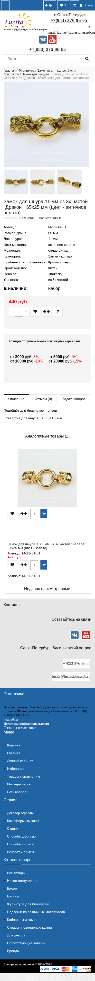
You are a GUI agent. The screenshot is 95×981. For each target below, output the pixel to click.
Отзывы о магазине (20, 728)
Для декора (16, 935)
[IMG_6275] (69, 182)
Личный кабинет (20, 761)
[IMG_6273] (42, 182)
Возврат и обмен (20, 852)
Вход (89, 5)
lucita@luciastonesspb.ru (76, 32)
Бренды (13, 951)
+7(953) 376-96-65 (47, 49)
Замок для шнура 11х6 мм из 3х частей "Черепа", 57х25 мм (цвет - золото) (47, 546)
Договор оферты (20, 813)
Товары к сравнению (23, 776)
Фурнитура (26, 70)
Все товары (16, 873)
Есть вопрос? (17, 792)
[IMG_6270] (16, 182)
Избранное (16, 769)
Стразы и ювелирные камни (29, 927)
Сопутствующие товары (26, 943)
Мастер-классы (19, 784)
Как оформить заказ (23, 821)
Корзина (13, 745)
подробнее (11, 719)
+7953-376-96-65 (76, 663)
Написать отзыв (50, 218)
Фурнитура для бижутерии (28, 904)
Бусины (13, 896)
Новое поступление (22, 881)
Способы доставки (22, 836)
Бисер (12, 888)
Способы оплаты (20, 844)
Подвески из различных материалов (36, 912)
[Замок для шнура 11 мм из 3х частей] (46, 124)
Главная (10, 70)
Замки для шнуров (35, 74)
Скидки (12, 828)
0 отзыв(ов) (27, 218)
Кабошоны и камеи (22, 920)
